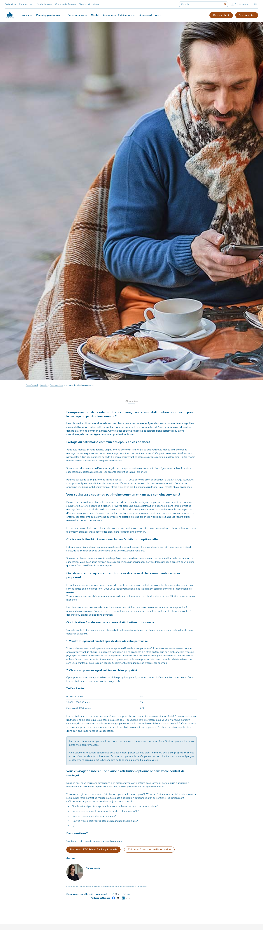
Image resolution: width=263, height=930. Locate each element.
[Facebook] (113, 898)
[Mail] (128, 898)
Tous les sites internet (89, 4)
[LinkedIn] (123, 898)
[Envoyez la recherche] (225, 4)
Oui (116, 894)
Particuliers (10, 4)
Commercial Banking (65, 4)
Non (128, 894)
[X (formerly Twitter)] (118, 898)
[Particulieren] (10, 15)
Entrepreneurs (26, 4)
